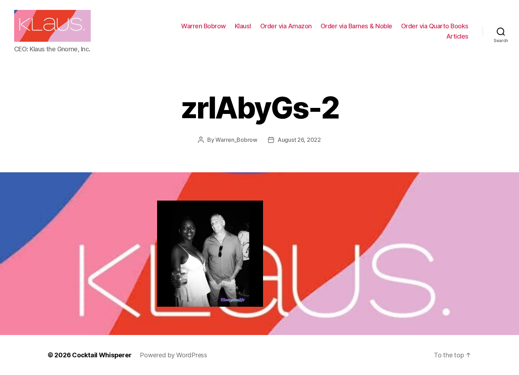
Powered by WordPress (173, 355)
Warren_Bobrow (236, 139)
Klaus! (243, 26)
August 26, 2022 (299, 139)
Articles (457, 36)
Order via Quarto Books (435, 26)
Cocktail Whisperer (101, 355)
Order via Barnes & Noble (356, 26)
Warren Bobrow (203, 26)
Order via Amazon (286, 26)
